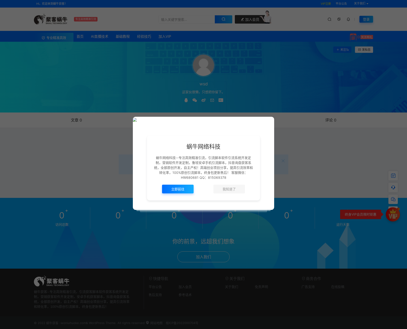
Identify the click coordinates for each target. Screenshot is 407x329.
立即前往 (177, 189)
